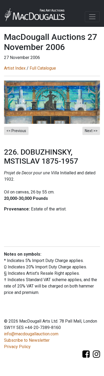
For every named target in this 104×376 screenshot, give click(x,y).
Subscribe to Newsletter (27, 340)
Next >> (91, 131)
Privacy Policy (17, 346)
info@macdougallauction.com (31, 333)
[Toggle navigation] (92, 16)
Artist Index (15, 68)
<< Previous (16, 131)
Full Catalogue (43, 68)
